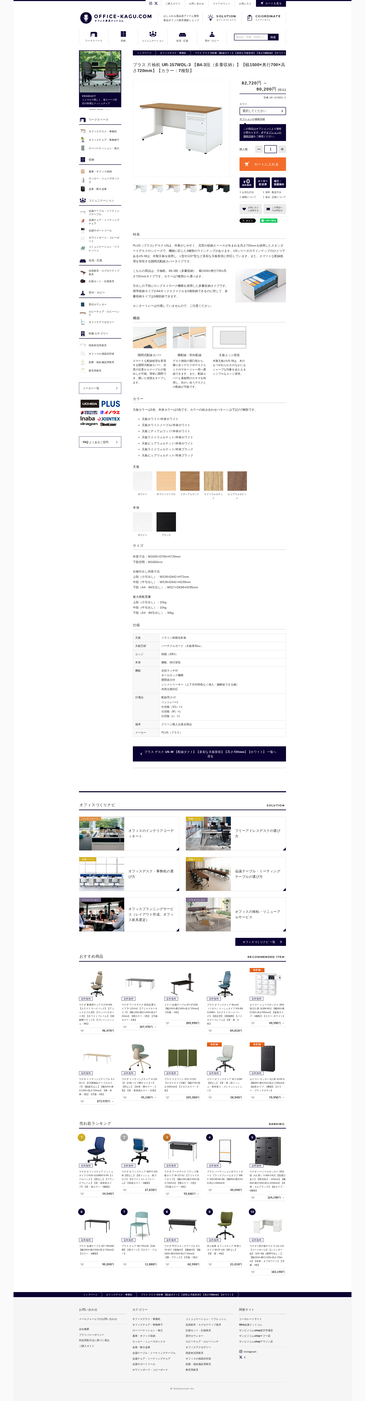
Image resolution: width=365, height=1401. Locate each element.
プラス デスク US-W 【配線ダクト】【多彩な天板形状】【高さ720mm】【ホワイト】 (241, 53)
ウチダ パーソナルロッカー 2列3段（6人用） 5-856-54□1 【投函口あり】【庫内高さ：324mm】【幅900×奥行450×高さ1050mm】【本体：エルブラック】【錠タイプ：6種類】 (268, 1181)
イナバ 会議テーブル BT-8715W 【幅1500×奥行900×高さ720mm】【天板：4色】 (182, 1008)
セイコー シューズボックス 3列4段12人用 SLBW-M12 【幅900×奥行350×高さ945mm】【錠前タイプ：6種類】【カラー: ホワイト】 (267, 1010)
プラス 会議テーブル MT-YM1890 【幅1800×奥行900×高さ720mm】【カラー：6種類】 (97, 1250)
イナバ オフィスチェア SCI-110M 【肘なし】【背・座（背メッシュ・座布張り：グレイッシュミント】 (224, 1085)
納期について (249, 197)
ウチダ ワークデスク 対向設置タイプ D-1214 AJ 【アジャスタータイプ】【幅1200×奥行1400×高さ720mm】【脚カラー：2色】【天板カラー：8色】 (140, 1012)
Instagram (249, 1351)
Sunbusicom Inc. (184, 1388)
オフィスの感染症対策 (198, 1358)
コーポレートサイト (250, 1319)
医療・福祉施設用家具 (198, 1364)
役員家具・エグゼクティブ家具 (203, 1324)
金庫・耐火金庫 (141, 1347)
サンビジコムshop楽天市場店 (256, 1330)
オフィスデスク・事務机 (173, 53)
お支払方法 (248, 192)
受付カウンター (194, 1335)
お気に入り (245, 3)
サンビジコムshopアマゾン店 (256, 1341)
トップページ (144, 53)
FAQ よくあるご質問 (95, 442)
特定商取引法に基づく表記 (94, 1340)
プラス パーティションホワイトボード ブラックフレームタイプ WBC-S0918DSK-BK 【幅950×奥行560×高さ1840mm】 (225, 1177)
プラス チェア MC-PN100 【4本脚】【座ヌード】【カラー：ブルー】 (139, 1250)
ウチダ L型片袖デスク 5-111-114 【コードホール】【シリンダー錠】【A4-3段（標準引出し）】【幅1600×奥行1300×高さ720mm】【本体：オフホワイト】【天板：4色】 (267, 1255)
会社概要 (84, 1329)
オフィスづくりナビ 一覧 (259, 942)
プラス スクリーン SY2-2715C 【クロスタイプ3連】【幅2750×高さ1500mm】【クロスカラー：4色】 (182, 1085)
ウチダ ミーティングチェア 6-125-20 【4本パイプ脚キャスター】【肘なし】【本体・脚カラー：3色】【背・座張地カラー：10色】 (139, 1085)
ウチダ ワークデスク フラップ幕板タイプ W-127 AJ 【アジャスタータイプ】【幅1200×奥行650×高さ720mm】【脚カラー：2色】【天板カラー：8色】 (181, 1179)
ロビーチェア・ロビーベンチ (202, 1341)
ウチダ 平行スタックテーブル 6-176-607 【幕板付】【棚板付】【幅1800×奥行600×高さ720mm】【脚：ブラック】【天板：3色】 (182, 1252)
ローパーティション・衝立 (147, 1330)
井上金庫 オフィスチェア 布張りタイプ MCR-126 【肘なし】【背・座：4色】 (224, 1250)
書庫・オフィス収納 (143, 1335)
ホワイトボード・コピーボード (150, 1369)
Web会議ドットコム (250, 1324)
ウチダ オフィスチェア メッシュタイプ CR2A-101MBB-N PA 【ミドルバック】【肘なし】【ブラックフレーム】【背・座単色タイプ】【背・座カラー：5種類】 (96, 1179)
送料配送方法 (273, 192)
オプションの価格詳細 (252, 119)
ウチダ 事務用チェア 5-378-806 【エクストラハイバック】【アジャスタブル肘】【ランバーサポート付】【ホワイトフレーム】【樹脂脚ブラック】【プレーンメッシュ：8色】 (96, 1014)
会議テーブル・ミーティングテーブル (154, 1352)
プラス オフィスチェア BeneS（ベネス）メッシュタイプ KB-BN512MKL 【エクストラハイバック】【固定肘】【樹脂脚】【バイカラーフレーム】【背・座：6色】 (225, 1014)
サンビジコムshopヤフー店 (254, 1335)
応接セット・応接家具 (198, 1330)
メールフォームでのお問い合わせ (98, 1319)
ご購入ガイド (172, 3)
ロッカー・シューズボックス (148, 1341)
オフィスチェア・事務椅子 (147, 1324)
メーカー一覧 (91, 388)
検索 (273, 37)
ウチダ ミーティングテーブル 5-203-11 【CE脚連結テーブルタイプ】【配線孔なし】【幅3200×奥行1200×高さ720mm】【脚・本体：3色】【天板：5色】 (96, 1086)
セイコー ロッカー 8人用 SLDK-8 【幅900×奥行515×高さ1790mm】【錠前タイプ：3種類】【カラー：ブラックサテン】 (267, 1085)
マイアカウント (221, 3)
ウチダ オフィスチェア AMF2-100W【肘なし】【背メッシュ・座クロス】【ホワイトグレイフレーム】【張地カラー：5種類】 (139, 1177)
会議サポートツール (143, 1364)
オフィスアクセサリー (198, 1347)
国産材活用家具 (194, 1352)
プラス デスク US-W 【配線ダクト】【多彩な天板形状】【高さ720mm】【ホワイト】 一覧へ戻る (210, 754)
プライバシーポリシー (91, 1334)
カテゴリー (140, 1309)
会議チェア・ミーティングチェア (151, 1358)
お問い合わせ (196, 3)
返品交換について (275, 197)
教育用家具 (192, 1369)
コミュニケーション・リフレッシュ (206, 1319)
